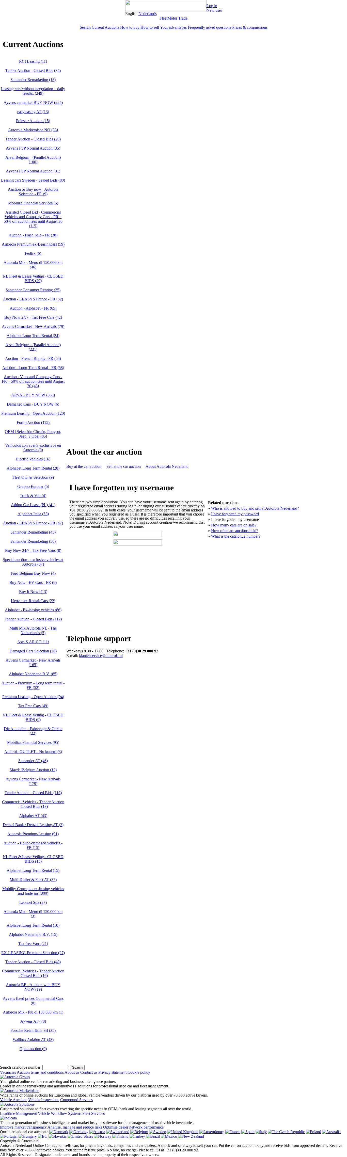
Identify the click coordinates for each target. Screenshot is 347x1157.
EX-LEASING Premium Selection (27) (33, 953)
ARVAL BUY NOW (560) (33, 395)
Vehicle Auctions (13, 1100)
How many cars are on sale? (233, 525)
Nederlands (147, 13)
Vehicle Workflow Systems (59, 1113)
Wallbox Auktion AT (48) (33, 1039)
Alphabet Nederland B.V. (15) (33, 934)
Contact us (88, 1072)
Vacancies (8, 1072)
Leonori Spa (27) (33, 902)
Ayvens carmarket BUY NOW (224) (33, 102)
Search (85, 27)
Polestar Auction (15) (33, 121)
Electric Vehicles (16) (33, 459)
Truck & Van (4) (33, 495)
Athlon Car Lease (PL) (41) (33, 505)
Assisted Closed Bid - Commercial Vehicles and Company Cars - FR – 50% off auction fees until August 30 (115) (33, 219)
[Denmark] (58, 1132)
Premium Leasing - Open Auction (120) (33, 413)
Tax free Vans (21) (33, 943)
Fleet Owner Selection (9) (33, 477)
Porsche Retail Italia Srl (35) (33, 1030)
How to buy (129, 27)
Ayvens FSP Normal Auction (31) (33, 171)
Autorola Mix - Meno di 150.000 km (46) (33, 264)
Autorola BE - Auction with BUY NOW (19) (33, 987)
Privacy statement (112, 1072)
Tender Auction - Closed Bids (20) (33, 139)
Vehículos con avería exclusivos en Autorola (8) (33, 447)
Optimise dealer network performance (133, 1127)
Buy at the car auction (83, 466)
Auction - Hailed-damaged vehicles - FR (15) (33, 845)
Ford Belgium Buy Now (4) (33, 573)
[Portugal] (9, 1136)
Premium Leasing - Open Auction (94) (33, 697)
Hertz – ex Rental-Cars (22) (33, 601)
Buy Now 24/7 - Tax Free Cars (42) (33, 317)
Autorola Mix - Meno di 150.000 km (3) (33, 913)
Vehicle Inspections (43, 1100)
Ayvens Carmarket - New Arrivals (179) (33, 781)
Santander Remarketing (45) (33, 532)
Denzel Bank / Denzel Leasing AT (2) (33, 825)
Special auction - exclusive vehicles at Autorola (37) (33, 561)
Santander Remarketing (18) (33, 79)
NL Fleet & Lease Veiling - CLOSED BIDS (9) (33, 717)
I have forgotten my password (235, 514)
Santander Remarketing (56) (33, 541)
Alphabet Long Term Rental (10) (33, 925)
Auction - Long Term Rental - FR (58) (33, 367)
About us (72, 1072)
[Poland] (313, 1132)
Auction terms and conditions (40, 1072)
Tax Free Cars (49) (33, 706)
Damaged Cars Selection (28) (33, 651)
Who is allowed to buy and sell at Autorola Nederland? (255, 508)
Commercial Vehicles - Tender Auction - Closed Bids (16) (33, 973)
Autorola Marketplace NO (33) (33, 130)
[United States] (80, 1136)
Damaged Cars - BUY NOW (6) (33, 404)
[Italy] (261, 1132)
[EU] (43, 1136)
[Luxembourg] (211, 1132)
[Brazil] (153, 1136)
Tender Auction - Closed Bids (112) (33, 619)
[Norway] (102, 1136)
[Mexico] (169, 1136)
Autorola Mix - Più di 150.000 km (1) (33, 1012)
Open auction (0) (33, 1049)
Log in (212, 6)
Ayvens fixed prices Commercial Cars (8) (33, 1000)
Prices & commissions (249, 27)
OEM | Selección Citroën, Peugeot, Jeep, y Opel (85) (33, 433)
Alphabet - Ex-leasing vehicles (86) (33, 610)
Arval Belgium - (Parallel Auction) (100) (33, 159)
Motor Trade (177, 18)
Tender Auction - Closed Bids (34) (33, 70)
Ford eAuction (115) (33, 422)
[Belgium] (139, 1132)
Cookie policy (139, 1072)
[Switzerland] (117, 1132)
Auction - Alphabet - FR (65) (33, 308)
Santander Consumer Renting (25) (33, 290)
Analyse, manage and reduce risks (75, 1127)
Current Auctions (105, 27)
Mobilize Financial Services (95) (33, 742)
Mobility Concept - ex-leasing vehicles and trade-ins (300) (33, 891)
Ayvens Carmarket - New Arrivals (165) (33, 662)
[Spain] (248, 1132)
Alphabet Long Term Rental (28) (33, 468)
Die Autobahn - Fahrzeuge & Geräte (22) (33, 731)
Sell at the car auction (123, 466)
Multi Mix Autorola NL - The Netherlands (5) (33, 630)
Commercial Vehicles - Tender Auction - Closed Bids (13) (33, 804)
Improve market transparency (23, 1127)
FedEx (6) (33, 253)
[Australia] (331, 1132)
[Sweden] (157, 1132)
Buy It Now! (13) (33, 591)
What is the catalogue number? (235, 536)
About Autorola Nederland (167, 466)
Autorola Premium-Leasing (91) (33, 834)
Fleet (163, 18)
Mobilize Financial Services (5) (33, 203)
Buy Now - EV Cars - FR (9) (33, 582)
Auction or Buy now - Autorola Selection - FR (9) (33, 191)
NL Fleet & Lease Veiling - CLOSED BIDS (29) (33, 278)
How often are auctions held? (234, 530)
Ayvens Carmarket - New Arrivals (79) (33, 326)
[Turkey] (137, 1136)
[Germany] (78, 1132)
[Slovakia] (58, 1136)
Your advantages (173, 27)
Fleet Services (93, 1113)
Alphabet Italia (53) (33, 514)
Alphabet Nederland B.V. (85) (33, 674)
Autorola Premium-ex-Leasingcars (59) (33, 244)
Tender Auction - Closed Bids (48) (33, 962)
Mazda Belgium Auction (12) (33, 770)
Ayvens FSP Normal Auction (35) (33, 148)
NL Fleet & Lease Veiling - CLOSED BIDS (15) (33, 859)
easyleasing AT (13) (33, 111)
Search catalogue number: (20, 1067)
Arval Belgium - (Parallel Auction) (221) (33, 347)
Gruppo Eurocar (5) (33, 486)
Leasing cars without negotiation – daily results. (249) (33, 91)
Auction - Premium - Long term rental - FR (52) (33, 685)
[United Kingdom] (182, 1132)
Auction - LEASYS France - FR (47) (33, 523)
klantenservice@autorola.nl (101, 655)
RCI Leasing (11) (33, 61)
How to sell (149, 27)
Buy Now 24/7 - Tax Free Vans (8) (33, 550)
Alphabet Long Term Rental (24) (33, 335)
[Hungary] (28, 1136)
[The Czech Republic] (286, 1132)
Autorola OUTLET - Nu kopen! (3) (33, 751)
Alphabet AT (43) (33, 815)
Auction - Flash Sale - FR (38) (33, 235)
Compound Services (76, 1100)
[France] (232, 1132)
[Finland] (120, 1136)
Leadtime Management (18, 1113)
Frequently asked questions (209, 27)
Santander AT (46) (33, 761)
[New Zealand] (191, 1136)
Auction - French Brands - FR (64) (33, 358)
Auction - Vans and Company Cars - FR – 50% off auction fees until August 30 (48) (33, 381)
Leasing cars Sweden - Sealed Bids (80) (33, 180)
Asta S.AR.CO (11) (33, 642)
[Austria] (97, 1132)
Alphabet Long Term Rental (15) (33, 870)
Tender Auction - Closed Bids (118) (33, 793)
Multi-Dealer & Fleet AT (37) (33, 879)
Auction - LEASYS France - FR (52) (33, 299)
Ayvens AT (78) (33, 1021)
